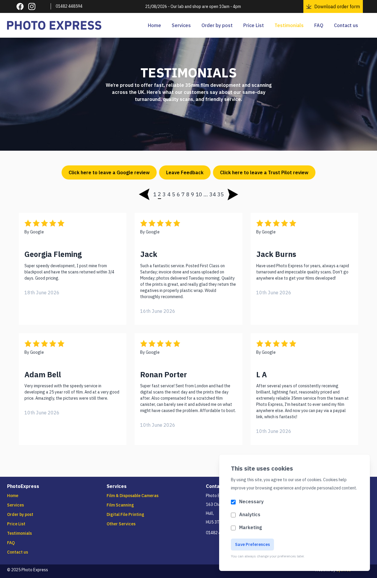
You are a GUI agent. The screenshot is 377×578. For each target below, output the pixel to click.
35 (220, 194)
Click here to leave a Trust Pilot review (264, 172)
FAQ (318, 25)
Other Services (121, 523)
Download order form (337, 6)
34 (212, 194)
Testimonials (289, 25)
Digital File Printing (125, 514)
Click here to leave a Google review (109, 172)
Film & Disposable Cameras (132, 495)
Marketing (250, 527)
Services (181, 25)
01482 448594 (69, 6)
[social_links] (20, 6)
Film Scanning (120, 505)
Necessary (251, 501)
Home (154, 25)
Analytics (249, 514)
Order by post (217, 25)
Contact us (346, 25)
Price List (253, 25)
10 (199, 194)
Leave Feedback (185, 172)
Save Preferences (252, 544)
